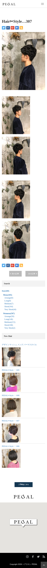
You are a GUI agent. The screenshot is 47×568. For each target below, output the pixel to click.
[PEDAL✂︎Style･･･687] (11, 433)
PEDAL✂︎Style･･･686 (10, 446)
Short (8, 306)
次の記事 (31, 274)
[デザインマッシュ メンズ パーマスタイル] (11, 356)
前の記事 (15, 274)
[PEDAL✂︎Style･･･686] (11, 458)
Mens (7, 295)
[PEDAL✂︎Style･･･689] (11, 382)
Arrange (8, 298)
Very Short (10, 309)
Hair (5, 291)
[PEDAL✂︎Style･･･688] (11, 407)
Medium (8, 304)
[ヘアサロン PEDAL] (9, 3)
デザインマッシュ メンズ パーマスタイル (19, 345)
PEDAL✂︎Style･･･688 (10, 395)
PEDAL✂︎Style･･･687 (10, 421)
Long (7, 301)
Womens (9, 313)
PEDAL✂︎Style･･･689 (10, 370)
